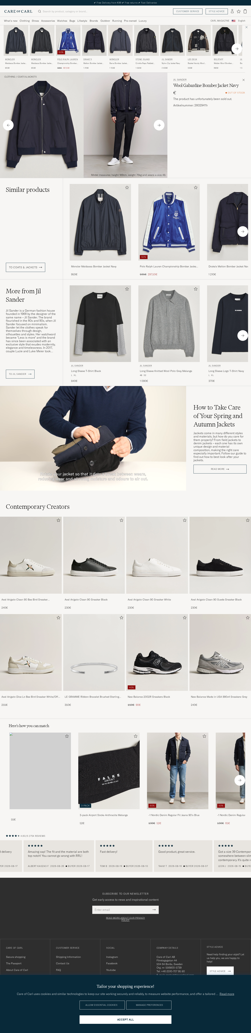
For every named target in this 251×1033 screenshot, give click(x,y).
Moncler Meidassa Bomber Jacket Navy (93, 266)
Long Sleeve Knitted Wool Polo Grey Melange (166, 371)
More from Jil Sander (23, 295)
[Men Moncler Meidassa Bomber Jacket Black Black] (42, 40)
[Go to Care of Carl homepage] (18, 11)
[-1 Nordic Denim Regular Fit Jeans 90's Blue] (177, 811)
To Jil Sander (18, 374)
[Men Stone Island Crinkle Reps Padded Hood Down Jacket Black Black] (146, 40)
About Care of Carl (17, 970)
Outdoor (105, 20)
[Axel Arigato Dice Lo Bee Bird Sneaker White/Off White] (31, 693)
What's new (10, 20)
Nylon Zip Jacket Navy (171, 63)
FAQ (58, 970)
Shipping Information (68, 957)
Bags (72, 20)
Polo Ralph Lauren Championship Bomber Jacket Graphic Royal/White (168, 266)
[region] (125, 856)
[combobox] (241, 21)
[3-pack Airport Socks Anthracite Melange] (109, 811)
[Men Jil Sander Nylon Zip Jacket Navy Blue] (172, 40)
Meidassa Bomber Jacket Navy (15, 63)
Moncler (10, 59)
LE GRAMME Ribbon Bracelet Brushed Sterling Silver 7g (92, 697)
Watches (62, 20)
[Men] (40, 771)
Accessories (48, 20)
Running (117, 20)
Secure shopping (15, 957)
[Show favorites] (239, 11)
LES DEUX (192, 59)
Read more (218, 469)
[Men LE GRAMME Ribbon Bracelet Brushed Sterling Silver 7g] (94, 652)
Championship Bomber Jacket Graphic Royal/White (67, 63)
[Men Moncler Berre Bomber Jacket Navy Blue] (120, 40)
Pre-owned (130, 20)
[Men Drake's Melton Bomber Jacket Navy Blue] (94, 40)
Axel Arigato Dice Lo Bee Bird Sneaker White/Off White (29, 697)
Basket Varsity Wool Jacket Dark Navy (196, 63)
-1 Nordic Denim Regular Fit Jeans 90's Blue (173, 815)
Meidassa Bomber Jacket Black (41, 63)
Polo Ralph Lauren (67, 59)
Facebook (111, 963)
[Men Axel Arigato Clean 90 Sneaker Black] (94, 555)
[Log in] (232, 11)
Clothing (25, 20)
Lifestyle (82, 20)
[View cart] (245, 11)
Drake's (87, 59)
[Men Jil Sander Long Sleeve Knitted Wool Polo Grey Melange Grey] (169, 323)
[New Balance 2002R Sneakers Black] (157, 693)
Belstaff (218, 59)
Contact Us (62, 963)
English (241, 20)
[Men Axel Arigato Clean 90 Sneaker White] (157, 555)
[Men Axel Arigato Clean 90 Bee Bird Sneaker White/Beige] (31, 555)
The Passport (13, 963)
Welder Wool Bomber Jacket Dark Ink (223, 63)
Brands (94, 20)
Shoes (35, 20)
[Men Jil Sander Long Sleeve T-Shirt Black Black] (100, 323)
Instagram (112, 957)
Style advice (217, 11)
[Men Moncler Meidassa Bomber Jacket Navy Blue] (16, 40)
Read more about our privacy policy (125, 919)
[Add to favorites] (126, 188)
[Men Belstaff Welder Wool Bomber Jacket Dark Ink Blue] (224, 40)
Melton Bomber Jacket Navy (92, 63)
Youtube (111, 970)
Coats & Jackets (27, 77)
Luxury (142, 20)
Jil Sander (167, 59)
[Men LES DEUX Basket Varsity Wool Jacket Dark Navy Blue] (198, 40)
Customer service (187, 11)
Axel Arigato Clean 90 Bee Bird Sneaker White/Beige (24, 600)
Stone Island (143, 59)
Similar (28, 189)
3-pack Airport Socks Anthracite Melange (104, 815)
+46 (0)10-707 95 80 (173, 971)
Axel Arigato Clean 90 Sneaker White (149, 599)
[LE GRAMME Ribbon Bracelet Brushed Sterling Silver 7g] (94, 693)
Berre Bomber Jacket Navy (118, 63)
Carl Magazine (220, 20)
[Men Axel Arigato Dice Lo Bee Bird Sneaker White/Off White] (31, 652)
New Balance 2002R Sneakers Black (149, 696)
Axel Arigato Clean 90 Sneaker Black (86, 599)
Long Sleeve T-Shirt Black (86, 371)
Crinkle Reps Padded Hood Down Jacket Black (146, 63)
